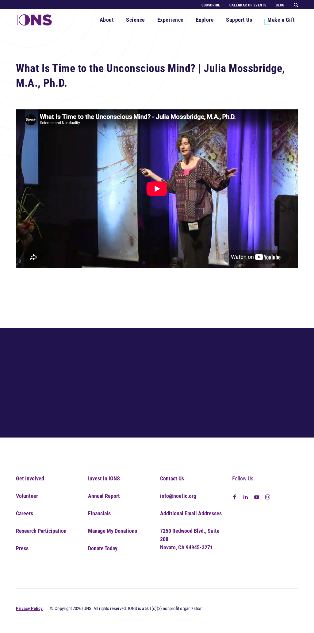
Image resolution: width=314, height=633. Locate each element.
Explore (205, 20)
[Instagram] (267, 496)
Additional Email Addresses (191, 513)
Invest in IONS (104, 478)
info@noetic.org (178, 496)
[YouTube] (256, 496)
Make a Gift (281, 20)
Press (22, 548)
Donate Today (102, 548)
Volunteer (27, 496)
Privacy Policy (29, 608)
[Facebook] (234, 496)
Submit (271, 410)
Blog (280, 5)
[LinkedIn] (245, 496)
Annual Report (104, 496)
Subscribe (210, 5)
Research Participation (41, 531)
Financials (99, 513)
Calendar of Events (247, 5)
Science (135, 20)
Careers (24, 513)
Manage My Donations (112, 531)
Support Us (239, 20)
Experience (170, 20)
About (107, 20)
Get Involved (30, 478)
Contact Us (172, 478)
